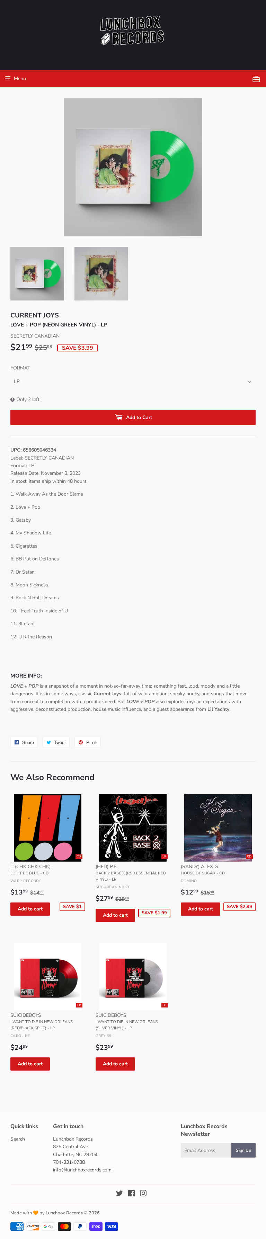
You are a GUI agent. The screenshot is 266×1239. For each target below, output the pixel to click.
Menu (20, 78)
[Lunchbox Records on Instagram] (143, 1194)
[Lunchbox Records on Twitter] (119, 1194)
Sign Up (243, 1150)
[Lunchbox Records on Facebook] (131, 1194)
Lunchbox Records (64, 1213)
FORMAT (20, 368)
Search (17, 1139)
